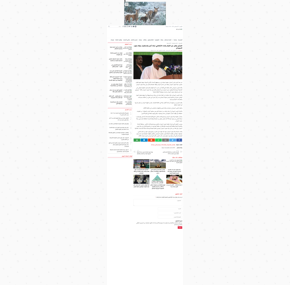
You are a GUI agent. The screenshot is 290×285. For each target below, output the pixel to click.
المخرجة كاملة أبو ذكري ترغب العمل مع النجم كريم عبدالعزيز (115, 71)
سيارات (140, 40)
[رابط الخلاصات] (131, 26)
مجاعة (152, 145)
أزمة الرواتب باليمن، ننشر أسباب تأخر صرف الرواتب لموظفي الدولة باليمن (141, 186)
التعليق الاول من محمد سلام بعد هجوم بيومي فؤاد (116, 91)
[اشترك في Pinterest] (125, 26)
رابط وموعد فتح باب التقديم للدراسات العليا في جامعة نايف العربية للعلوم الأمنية (174, 171)
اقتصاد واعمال (167, 40)
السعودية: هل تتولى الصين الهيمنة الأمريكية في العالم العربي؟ (119, 138)
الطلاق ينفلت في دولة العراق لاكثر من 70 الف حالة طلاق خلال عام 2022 (119, 119)
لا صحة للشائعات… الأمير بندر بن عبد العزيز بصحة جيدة (174, 186)
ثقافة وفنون (151, 40)
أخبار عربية (169, 43)
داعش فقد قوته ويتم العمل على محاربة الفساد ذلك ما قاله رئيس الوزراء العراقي (119, 128)
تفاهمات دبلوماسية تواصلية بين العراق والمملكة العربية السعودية (119, 133)
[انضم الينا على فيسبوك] (123, 26)
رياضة (162, 40)
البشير (173, 145)
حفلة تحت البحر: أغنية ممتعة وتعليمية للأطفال (116, 48)
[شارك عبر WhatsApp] (158, 140)
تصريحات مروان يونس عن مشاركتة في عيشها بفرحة (116, 85)
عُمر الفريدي (179, 50)
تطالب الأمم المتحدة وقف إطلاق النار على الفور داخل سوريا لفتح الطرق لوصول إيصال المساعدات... (119, 144)
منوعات (112, 40)
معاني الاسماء (126, 40)
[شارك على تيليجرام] (144, 140)
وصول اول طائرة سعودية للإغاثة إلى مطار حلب (119, 124)
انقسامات (163, 145)
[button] (125, 1)
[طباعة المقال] (137, 140)
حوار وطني (157, 145)
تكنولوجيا (157, 40)
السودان (169, 145)
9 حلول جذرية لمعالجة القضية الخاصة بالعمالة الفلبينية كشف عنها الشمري (119, 150)
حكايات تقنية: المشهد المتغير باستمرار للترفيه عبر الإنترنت (115, 59)
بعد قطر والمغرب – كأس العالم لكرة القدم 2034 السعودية (115, 97)
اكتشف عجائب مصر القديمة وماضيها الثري (116, 102)
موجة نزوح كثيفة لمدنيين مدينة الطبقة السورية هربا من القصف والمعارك (145, 152)
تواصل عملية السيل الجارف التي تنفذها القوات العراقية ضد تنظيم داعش (157, 171)
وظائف (144, 40)
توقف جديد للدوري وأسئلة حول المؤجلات (116, 53)
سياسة (175, 40)
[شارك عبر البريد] (165, 140)
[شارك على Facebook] (179, 140)
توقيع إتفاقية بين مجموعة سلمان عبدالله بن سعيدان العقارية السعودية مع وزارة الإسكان (157, 186)
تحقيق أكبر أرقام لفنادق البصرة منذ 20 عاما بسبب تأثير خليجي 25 (120, 114)
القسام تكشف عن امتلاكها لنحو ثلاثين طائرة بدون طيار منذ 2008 (171, 152)
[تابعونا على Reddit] (136, 26)
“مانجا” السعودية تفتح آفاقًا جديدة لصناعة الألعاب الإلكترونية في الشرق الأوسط (115, 78)
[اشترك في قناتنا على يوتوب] (133, 26)
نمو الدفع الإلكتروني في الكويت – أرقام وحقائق (116, 65)
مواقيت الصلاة (118, 40)
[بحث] (109, 26)
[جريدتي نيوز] (145, 33)
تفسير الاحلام (134, 40)
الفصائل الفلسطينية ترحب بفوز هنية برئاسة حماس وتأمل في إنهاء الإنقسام (141, 171)
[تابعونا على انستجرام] (127, 26)
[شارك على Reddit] (151, 140)
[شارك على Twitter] (173, 140)
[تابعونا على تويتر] (129, 26)
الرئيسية (180, 40)
